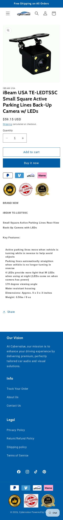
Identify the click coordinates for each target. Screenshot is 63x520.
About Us (12, 397)
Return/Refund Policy (20, 438)
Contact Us (14, 405)
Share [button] (11, 312)
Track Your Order (17, 388)
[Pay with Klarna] (42, 176)
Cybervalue (25, 512)
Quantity (8, 130)
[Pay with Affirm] (30, 176)
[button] (8, 13)
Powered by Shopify (42, 512)
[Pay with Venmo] (19, 176)
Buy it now (31, 163)
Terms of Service (17, 455)
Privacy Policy (16, 430)
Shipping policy (17, 447)
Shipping (7, 124)
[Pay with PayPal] (8, 176)
